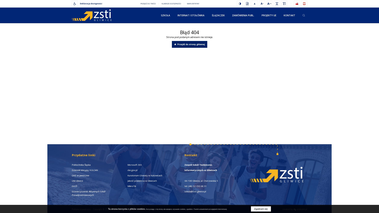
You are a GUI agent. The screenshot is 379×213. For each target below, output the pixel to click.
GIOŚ (74, 186)
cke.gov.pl (132, 170)
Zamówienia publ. (243, 15)
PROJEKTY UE (269, 15)
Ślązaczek (218, 15)
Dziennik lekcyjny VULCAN (85, 170)
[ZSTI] (93, 15)
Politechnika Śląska (81, 164)
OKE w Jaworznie (80, 175)
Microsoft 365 (134, 164)
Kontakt (289, 15)
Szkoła (165, 15)
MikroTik (131, 186)
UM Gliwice (77, 180)
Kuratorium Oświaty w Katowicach (144, 175)
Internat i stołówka (191, 15)
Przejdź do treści (148, 4)
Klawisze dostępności (171, 4)
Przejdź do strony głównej (190, 44)
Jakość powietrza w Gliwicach (142, 180)
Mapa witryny (193, 4)
